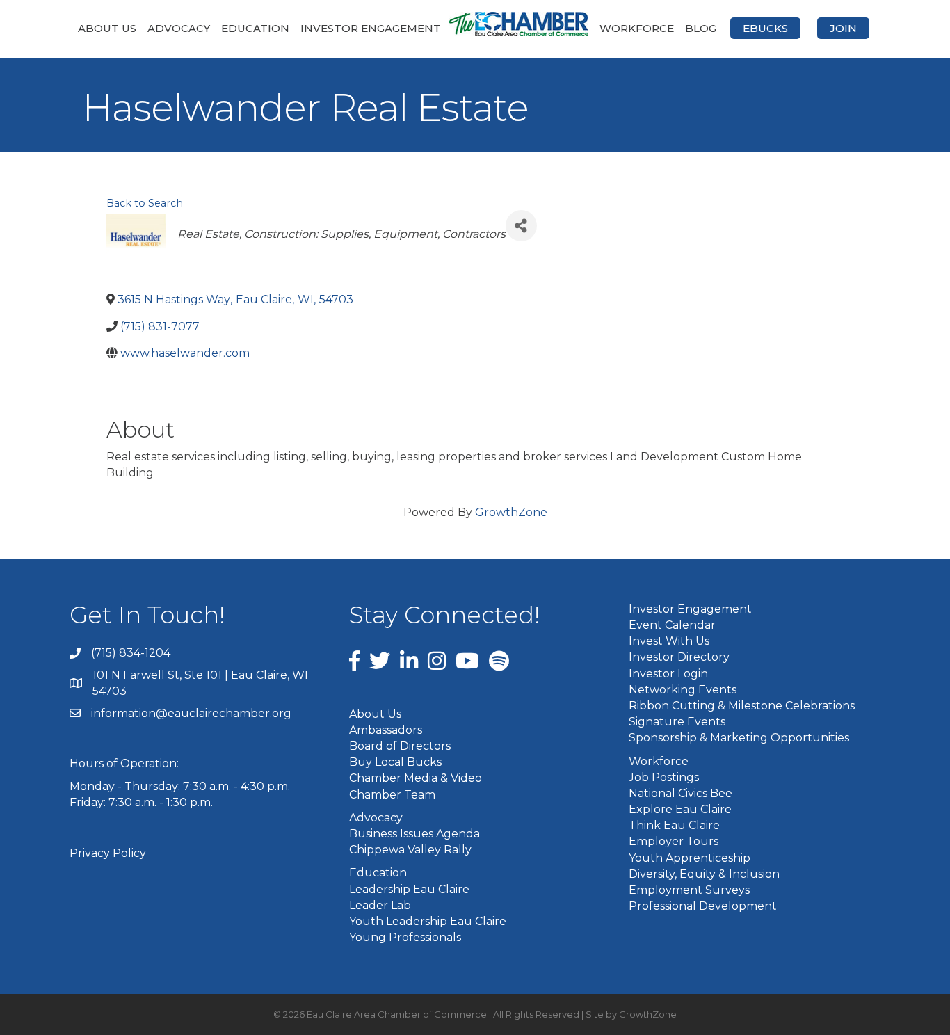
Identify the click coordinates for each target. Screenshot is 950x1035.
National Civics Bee (680, 793)
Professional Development (703, 906)
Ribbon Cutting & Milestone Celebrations (742, 705)
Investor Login (668, 673)
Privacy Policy (108, 853)
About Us (107, 28)
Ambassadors (385, 730)
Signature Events (677, 721)
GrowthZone (511, 512)
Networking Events (682, 689)
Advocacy (178, 28)
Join (843, 28)
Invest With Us (669, 641)
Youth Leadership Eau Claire (427, 921)
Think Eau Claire (674, 825)
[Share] (521, 225)
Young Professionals (405, 937)
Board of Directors (400, 746)
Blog (700, 28)
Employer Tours (673, 841)
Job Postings (664, 777)
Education (255, 28)
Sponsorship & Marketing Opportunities (739, 737)
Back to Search (144, 203)
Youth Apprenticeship (689, 858)
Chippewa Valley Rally (410, 849)
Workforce (636, 28)
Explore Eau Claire (680, 809)
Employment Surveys (689, 890)
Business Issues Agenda (414, 833)
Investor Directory (679, 657)
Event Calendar (672, 625)
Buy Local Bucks (395, 762)
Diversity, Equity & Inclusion (704, 874)
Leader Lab (380, 905)
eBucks (765, 28)
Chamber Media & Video (415, 778)
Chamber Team (392, 794)
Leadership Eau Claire (409, 889)
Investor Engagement (370, 28)
